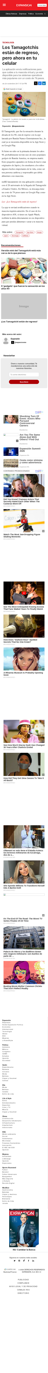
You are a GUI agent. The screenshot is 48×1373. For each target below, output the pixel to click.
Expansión (15, 338)
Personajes (7, 1196)
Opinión (5, 1058)
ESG (4, 1036)
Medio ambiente (9, 1134)
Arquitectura (7, 1125)
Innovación (6, 1145)
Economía (39, 14)
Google (39, 232)
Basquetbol (7, 1176)
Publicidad (23, 1280)
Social (4, 1136)
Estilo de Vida (8, 1201)
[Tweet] (36, 83)
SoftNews (25, 236)
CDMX (4, 1054)
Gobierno (6, 1047)
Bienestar (6, 1199)
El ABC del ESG (8, 1147)
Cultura (5, 1081)
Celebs (5, 1092)
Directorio (23, 1293)
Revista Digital (42, 5)
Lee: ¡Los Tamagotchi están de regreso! (19, 201)
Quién (4, 1065)
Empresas (22, 14)
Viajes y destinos (9, 1194)
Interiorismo (7, 1127)
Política (31, 14)
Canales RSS (23, 1290)
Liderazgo (6, 1159)
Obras (4, 1034)
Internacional (7, 1029)
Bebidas (5, 1192)
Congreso (6, 1051)
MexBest (5, 1187)
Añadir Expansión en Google (14, 89)
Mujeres (5, 1038)
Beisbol (5, 1172)
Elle (3, 1085)
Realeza (5, 1069)
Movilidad (6, 1141)
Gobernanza (7, 1138)
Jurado (5, 1203)
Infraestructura (8, 1123)
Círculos (5, 1072)
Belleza (5, 1076)
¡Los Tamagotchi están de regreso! (19, 321)
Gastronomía (7, 1190)
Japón (6, 236)
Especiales (7, 1163)
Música (5, 1109)
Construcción (7, 1118)
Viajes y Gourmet (9, 1078)
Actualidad (6, 1156)
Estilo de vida (8, 1094)
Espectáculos (8, 1067)
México (5, 1049)
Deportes (6, 1105)
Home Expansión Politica (12, 1025)
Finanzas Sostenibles (11, 1143)
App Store (30, 232)
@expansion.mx (24, 1260)
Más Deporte (7, 1179)
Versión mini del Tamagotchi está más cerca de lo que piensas (21, 251)
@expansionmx (18, 126)
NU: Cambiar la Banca (24, 1249)
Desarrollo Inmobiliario (11, 1121)
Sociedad (6, 1060)
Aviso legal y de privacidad (23, 1286)
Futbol (5, 1170)
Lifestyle (6, 1181)
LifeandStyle (7, 1040)
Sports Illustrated (9, 1167)
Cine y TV (6, 1107)
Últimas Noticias (11, 14)
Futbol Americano (9, 1174)
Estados (5, 1056)
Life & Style (6, 1098)
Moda (4, 1074)
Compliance (23, 1283)
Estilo (4, 1101)
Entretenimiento (9, 1103)
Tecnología (8, 42)
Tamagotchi (19, 232)
